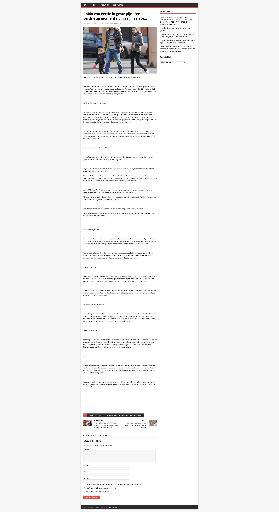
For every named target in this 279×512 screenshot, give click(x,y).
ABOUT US (105, 5)
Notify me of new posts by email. (97, 492)
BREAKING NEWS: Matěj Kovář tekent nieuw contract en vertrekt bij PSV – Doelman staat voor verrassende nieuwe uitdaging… (177, 48)
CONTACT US (118, 5)
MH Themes (113, 507)
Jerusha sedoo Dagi (106, 23)
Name (85, 465)
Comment (86, 449)
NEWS (94, 5)
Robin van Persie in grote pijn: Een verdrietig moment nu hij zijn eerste (115, 415)
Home (85, 5)
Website (86, 478)
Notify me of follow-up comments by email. (101, 488)
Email (85, 472)
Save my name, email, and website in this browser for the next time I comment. (114, 484)
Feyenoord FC (120, 23)
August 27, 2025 (91, 23)
